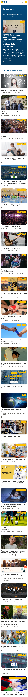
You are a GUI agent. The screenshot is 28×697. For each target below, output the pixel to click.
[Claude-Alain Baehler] (1, 297)
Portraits (21, 68)
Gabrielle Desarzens (7, 228)
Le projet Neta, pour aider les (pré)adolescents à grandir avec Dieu (12, 575)
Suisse (24, 97)
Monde (9, 70)
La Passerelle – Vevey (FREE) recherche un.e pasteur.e (13, 670)
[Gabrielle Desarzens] (1, 228)
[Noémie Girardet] (1, 92)
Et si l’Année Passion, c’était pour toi (12, 599)
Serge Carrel (6, 485)
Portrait (23, 606)
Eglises (8, 68)
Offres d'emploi (22, 166)
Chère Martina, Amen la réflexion (11, 409)
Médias (24, 211)
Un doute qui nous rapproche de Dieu (12, 90)
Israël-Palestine (18, 678)
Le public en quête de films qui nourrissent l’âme (13, 363)
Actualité (19, 97)
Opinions (4, 70)
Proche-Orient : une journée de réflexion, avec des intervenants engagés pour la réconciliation (13, 694)
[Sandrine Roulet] (1, 115)
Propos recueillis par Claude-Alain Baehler (13, 578)
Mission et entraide (21, 301)
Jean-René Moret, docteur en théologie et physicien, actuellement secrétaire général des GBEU (14, 413)
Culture (14, 70)
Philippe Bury (6, 320)
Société (19, 211)
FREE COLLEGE (22, 466)
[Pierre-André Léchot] (3, 61)
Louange (23, 536)
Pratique (19, 143)
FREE (24, 585)
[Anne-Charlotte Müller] (1, 138)
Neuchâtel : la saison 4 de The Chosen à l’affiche (13, 135)
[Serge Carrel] (1, 485)
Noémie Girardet (7, 92)
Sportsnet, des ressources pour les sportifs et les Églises (11, 340)
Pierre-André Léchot (9, 61)
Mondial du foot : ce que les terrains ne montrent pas (12, 528)
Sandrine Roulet (7, 115)
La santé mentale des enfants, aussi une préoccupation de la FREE (13, 159)
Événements (14, 68)
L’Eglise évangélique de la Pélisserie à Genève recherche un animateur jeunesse (13, 387)
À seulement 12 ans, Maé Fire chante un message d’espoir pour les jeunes (13, 552)
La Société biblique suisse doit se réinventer (10, 437)
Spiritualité (19, 70)
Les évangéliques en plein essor (10, 226)
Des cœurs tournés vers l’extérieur (11, 248)
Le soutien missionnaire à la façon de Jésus (12, 317)
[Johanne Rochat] (1, 461)
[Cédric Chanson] (1, 250)
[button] (26, 2)
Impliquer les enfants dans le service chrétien (12, 647)
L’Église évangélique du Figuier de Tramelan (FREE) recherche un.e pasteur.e (13, 182)
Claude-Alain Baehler (8, 297)
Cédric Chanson (6, 250)
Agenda (18, 120)
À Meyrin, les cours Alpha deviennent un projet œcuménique (13, 270)
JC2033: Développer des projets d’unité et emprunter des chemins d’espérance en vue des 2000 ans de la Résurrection (13, 40)
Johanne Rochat (7, 461)
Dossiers (23, 489)
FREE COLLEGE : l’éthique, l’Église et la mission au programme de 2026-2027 (12, 482)
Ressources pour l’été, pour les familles (13, 459)
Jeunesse (23, 190)
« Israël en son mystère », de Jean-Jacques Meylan (14, 294)
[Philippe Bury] (1, 320)
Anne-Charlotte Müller (8, 138)
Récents (4, 68)
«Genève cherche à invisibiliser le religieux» (11, 112)
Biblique (17, 75)
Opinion (22, 21)
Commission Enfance (21, 444)
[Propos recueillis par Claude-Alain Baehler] (1, 578)
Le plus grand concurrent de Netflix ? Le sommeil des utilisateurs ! (13, 505)
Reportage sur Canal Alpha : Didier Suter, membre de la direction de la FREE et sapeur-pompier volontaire (13, 623)
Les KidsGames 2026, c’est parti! (10, 205)
